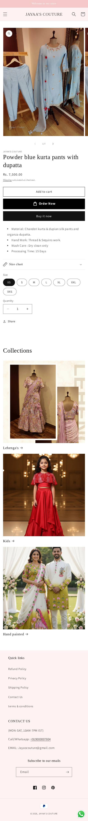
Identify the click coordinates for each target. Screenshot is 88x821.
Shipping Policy (18, 687)
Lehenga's (11, 448)
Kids (6, 541)
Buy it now (44, 216)
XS (9, 282)
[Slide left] (34, 143)
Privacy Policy (17, 678)
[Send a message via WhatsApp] (81, 814)
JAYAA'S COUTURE (48, 813)
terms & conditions (20, 706)
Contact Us (15, 697)
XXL (73, 282)
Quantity (8, 301)
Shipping (7, 180)
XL (59, 282)
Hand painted (13, 634)
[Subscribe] (67, 772)
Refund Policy (17, 669)
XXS (9, 291)
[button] (5, 14)
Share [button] (11, 321)
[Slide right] (53, 143)
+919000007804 (40, 739)
